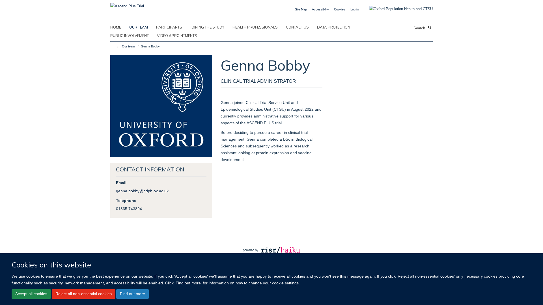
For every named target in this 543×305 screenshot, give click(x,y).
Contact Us (297, 27)
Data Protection (333, 27)
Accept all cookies (31, 293)
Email (121, 182)
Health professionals (255, 27)
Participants (169, 27)
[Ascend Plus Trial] (127, 4)
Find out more (132, 293)
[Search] (429, 28)
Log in (354, 9)
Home (115, 27)
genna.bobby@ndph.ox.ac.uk (142, 191)
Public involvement (129, 35)
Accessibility (320, 9)
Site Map (301, 9)
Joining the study (207, 27)
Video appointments (177, 35)
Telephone (126, 200)
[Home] (115, 46)
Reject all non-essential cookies (83, 293)
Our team (138, 27)
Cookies (339, 9)
